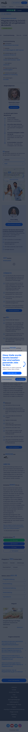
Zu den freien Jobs (12, 373)
